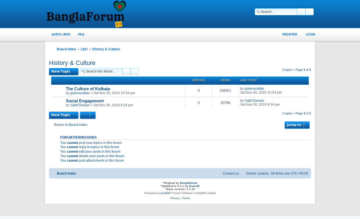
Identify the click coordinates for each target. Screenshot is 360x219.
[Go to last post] (267, 89)
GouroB (194, 186)
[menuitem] (78, 34)
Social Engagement (85, 101)
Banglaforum (188, 182)
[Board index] (86, 14)
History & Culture (72, 62)
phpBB (165, 193)
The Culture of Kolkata (88, 89)
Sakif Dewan (80, 105)
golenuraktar (80, 93)
